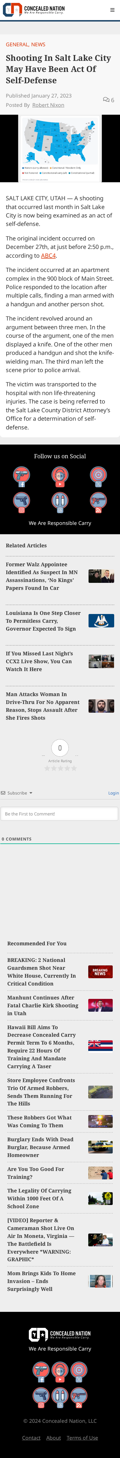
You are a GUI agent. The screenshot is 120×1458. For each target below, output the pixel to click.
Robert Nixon (48, 104)
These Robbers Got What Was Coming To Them (39, 1121)
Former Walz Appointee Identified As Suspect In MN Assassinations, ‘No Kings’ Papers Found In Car (42, 576)
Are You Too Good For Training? (35, 1172)
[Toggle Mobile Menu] (112, 10)
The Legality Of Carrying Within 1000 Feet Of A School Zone (39, 1198)
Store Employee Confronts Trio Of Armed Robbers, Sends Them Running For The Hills (41, 1092)
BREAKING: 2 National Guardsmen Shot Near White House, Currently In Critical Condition (41, 971)
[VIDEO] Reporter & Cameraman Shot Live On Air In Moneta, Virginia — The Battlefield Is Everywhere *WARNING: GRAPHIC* (40, 1240)
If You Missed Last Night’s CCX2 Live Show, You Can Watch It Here (39, 661)
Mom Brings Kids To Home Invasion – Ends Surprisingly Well (41, 1281)
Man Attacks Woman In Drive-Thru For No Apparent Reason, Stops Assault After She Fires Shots (43, 706)
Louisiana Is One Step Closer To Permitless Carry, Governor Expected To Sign (43, 620)
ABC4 (48, 255)
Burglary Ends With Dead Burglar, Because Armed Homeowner (40, 1147)
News (38, 44)
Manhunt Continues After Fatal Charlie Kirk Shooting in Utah (42, 1005)
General (17, 44)
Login (113, 793)
